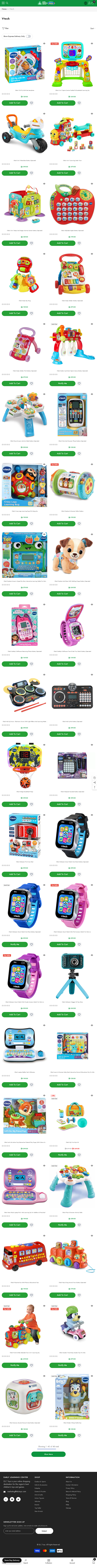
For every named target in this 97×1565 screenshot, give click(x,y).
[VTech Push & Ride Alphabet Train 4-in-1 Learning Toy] (25, 1326)
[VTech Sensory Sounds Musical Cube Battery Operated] (25, 1397)
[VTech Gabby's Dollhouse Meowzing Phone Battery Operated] (25, 625)
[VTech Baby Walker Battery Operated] (72, 274)
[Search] (7, 3)
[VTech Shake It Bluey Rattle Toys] (72, 1397)
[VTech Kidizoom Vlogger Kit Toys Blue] (72, 976)
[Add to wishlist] (31, 103)
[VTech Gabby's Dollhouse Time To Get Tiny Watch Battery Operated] (72, 625)
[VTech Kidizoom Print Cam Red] (25, 835)
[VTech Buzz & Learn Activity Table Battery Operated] (25, 415)
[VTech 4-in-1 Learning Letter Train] (72, 134)
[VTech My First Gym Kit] (72, 1116)
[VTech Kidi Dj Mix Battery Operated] (72, 695)
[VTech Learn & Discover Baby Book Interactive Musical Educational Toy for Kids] (72, 1046)
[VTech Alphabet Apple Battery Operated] (72, 204)
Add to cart (14, 103)
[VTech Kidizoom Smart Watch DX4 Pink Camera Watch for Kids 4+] (72, 906)
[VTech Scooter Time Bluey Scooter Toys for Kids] (72, 1326)
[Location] (86, 3)
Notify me (62, 383)
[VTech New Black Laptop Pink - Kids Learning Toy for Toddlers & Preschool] (25, 1186)
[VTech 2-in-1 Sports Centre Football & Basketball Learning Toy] (72, 64)
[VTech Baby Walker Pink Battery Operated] (25, 345)
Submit (44, 1531)
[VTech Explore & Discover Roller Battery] (72, 485)
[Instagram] (12, 1499)
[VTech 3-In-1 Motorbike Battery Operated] (25, 134)
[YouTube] (18, 1499)
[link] (25, 1561)
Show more (48, 1454)
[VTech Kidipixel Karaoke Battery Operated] (72, 765)
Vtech (11, 9)
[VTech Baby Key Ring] (25, 274)
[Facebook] (6, 1499)
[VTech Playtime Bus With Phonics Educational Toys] (25, 1256)
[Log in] (89, 3)
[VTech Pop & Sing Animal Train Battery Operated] (72, 1256)
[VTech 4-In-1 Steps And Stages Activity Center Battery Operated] (25, 204)
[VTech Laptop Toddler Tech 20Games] (25, 1046)
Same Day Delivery (11, 1560)
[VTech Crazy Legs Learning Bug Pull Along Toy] (25, 485)
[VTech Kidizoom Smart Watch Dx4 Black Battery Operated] (72, 835)
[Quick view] (44, 43)
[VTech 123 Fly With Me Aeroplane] (25, 64)
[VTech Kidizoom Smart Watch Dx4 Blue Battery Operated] (25, 906)
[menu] (3, 3)
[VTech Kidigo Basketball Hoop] (25, 765)
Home (4, 9)
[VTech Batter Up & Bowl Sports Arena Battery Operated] (72, 345)
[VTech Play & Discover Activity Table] (72, 1186)
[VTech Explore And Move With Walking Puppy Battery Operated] (72, 555)
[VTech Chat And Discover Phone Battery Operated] (72, 415)
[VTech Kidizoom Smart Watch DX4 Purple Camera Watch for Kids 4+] (25, 976)
